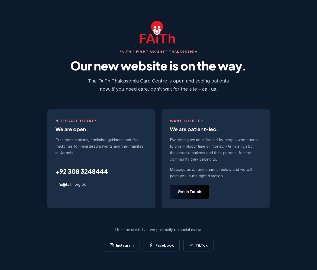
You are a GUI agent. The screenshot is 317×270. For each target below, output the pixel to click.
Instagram (125, 245)
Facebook (164, 245)
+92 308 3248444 (81, 171)
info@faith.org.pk (70, 184)
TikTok (202, 245)
